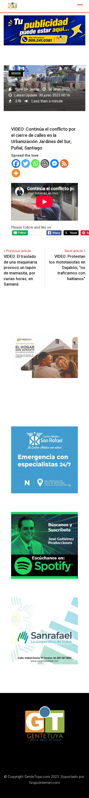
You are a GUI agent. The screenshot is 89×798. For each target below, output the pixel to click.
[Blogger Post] (45, 163)
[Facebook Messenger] (54, 163)
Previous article (18, 251)
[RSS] (64, 163)
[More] (16, 173)
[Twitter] (25, 163)
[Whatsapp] (35, 163)
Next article (74, 251)
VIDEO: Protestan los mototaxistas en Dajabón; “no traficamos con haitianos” (67, 267)
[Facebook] (16, 163)
